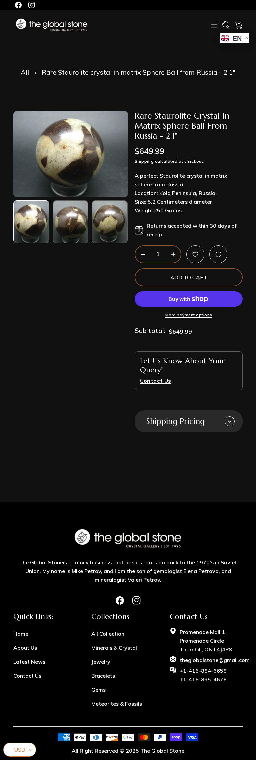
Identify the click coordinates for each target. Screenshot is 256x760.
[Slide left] (19, 222)
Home (20, 633)
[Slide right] (122, 222)
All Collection (107, 633)
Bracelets (103, 675)
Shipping (144, 161)
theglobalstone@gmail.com (215, 660)
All (25, 72)
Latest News (29, 661)
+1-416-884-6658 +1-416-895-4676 (203, 675)
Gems (98, 689)
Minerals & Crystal (114, 647)
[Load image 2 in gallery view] (71, 221)
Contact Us (27, 675)
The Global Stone (162, 750)
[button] (214, 25)
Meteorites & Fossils (116, 703)
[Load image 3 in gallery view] (110, 221)
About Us (25, 647)
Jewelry (100, 661)
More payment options (188, 315)
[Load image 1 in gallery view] (31, 221)
